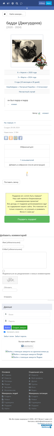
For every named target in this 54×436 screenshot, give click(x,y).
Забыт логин (9, 336)
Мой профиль (37, 378)
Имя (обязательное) (11, 242)
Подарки (7, 405)
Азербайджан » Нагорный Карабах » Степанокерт (27, 87)
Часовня (7, 387)
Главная (7, 375)
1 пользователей (27, 160)
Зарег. (49, 3)
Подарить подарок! (27, 219)
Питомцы (8, 381)
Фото (33, 387)
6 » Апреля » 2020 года (27, 72)
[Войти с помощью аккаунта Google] (27, 354)
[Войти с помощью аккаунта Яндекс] (27, 356)
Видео (34, 390)
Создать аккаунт (19, 327)
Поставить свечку (11, 182)
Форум (7, 384)
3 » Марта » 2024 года (27, 77)
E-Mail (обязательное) (12, 249)
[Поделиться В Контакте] (6, 138)
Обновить (8, 287)
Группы (34, 384)
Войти (7, 327)
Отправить (8, 297)
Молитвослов (9, 390)
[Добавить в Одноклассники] (11, 138)
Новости (7, 378)
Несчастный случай (27, 92)
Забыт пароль (20, 336)
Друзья (34, 381)
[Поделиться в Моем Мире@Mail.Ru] (16, 138)
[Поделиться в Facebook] (20, 138)
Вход (43, 3)
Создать (7, 396)
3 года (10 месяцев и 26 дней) (27, 82)
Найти (6, 408)
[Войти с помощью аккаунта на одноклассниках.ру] (27, 351)
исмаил (14, 104)
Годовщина (9, 402)
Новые (7, 399)
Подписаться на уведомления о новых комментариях (26, 274)
